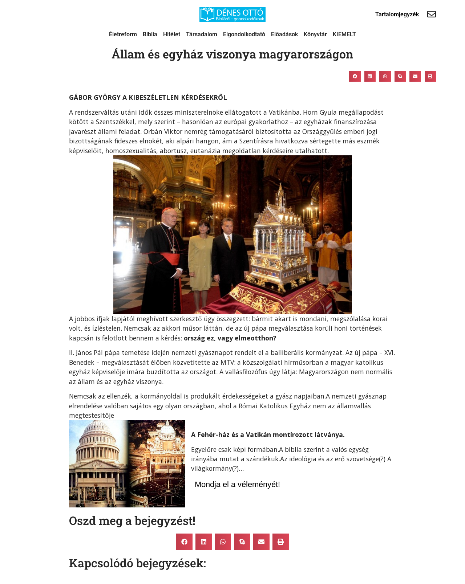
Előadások (284, 34)
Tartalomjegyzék (397, 14)
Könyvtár (315, 34)
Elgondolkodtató (244, 34)
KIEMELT (344, 34)
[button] (355, 76)
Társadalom (201, 34)
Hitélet (171, 34)
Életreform (123, 34)
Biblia (150, 34)
